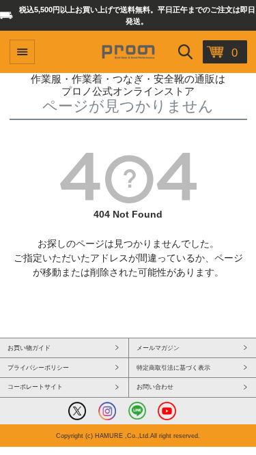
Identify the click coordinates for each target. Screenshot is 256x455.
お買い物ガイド (29, 347)
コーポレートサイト (35, 386)
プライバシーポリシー (38, 367)
